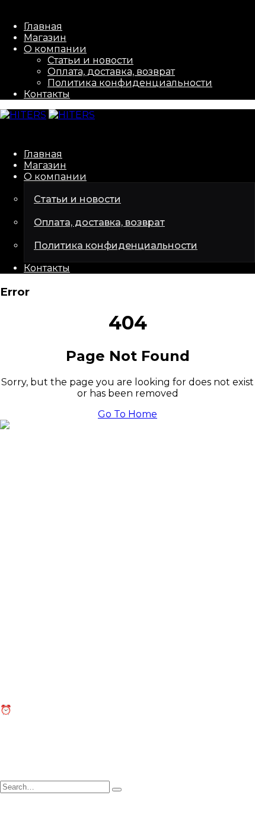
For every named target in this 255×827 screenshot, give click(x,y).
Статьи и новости (90, 60)
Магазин (45, 37)
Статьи (16, 639)
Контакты (47, 94)
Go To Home (127, 414)
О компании (55, 49)
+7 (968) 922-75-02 (44, 499)
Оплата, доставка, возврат (111, 71)
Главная (43, 26)
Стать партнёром (42, 569)
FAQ (10, 651)
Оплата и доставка (46, 662)
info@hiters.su (34, 478)
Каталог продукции (49, 557)
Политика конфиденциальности (129, 82)
